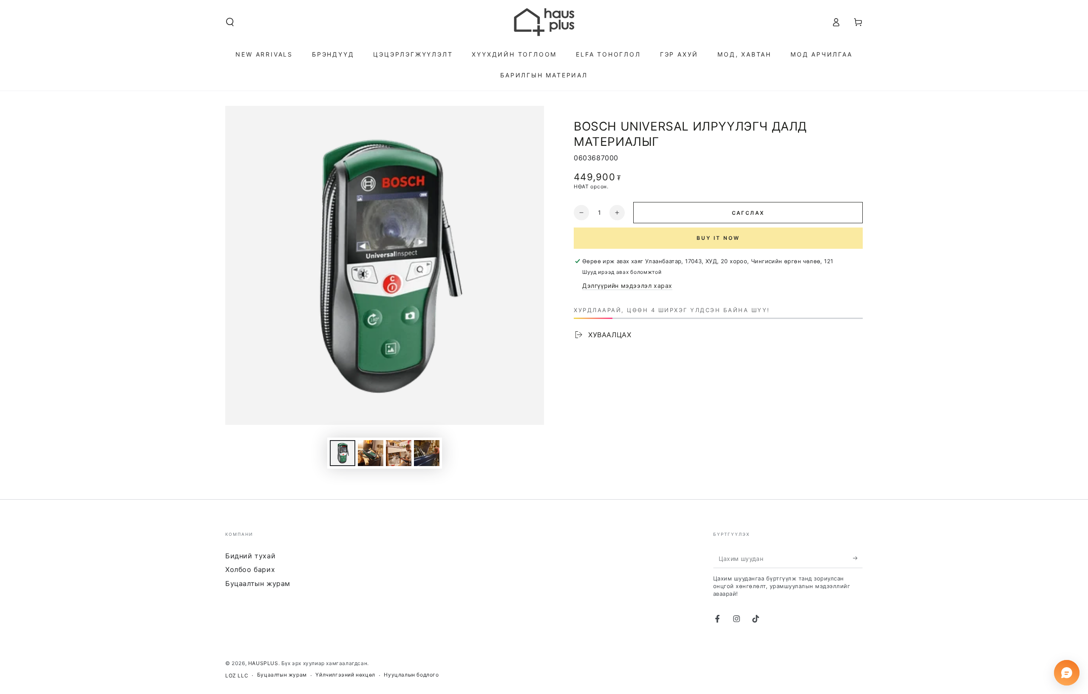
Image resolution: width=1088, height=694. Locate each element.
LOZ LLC (236, 675)
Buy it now (718, 238)
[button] (230, 22)
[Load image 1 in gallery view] (342, 453)
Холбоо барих (250, 569)
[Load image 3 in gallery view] (398, 453)
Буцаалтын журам (257, 583)
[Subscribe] (858, 558)
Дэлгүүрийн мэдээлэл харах (627, 285)
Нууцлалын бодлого (411, 674)
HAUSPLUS (263, 663)
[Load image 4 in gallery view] (426, 453)
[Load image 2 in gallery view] (370, 453)
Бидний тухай (250, 556)
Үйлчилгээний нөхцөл (345, 674)
